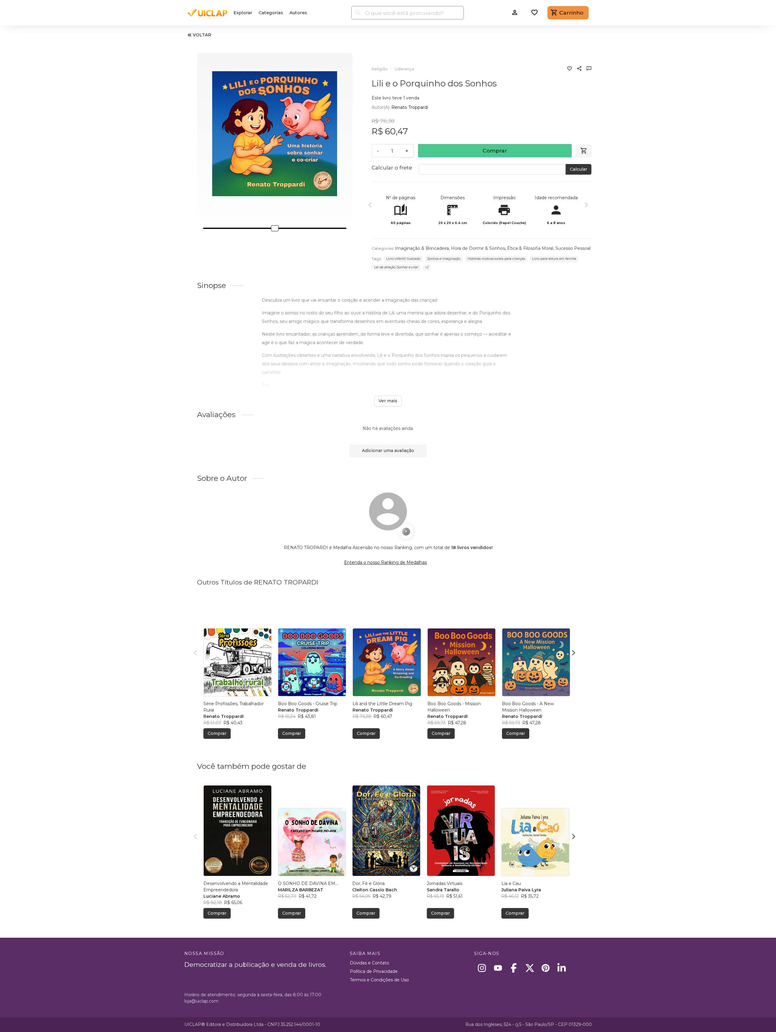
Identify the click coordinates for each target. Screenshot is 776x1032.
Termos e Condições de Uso (379, 980)
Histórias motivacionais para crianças (496, 259)
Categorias (271, 12)
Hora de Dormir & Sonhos (478, 248)
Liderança (404, 69)
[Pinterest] (546, 968)
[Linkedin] (562, 968)
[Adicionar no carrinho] (584, 150)
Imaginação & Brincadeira (422, 248)
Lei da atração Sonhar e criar (396, 267)
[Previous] (370, 205)
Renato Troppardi (409, 107)
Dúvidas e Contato (369, 963)
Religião (380, 69)
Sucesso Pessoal (572, 248)
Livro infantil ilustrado (403, 259)
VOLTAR (202, 35)
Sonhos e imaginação (443, 259)
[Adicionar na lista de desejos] (569, 69)
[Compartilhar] (579, 69)
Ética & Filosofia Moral (530, 248)
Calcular (578, 169)
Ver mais (388, 401)
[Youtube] (498, 968)
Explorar (243, 12)
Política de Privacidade (374, 971)
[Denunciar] (589, 69)
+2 (427, 267)
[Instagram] (482, 968)
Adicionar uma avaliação (388, 450)
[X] (530, 968)
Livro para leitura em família (554, 259)
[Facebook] (514, 968)
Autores (298, 12)
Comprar (495, 150)
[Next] (586, 205)
